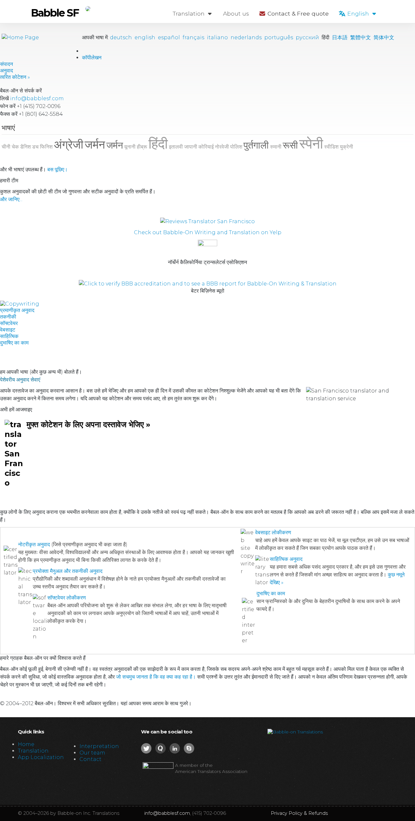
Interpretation (99, 746)
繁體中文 (360, 37)
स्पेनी (311, 144)
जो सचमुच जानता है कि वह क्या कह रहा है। (156, 677)
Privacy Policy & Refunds (299, 813)
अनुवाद (6, 70)
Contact (90, 759)
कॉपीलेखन (91, 57)
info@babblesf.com (37, 98)
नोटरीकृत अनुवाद (34, 544)
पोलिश (236, 147)
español (169, 37)
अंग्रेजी (68, 144)
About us (236, 13)
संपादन (6, 64)
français (193, 37)
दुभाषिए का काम (14, 343)
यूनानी (130, 147)
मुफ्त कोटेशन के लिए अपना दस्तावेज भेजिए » (88, 424)
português (278, 37)
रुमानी (275, 147)
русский (307, 37)
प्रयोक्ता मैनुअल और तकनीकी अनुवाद (67, 571)
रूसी (290, 145)
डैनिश (25, 147)
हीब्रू (142, 147)
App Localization (41, 757)
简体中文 (384, 37)
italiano (217, 37)
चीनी (6, 147)
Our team (92, 753)
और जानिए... (11, 199)
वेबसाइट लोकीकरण (273, 532)
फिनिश (46, 147)
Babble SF (55, 12)
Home (26, 744)
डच (35, 147)
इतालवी (176, 147)
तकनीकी (8, 317)
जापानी (190, 147)
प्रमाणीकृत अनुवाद (17, 310)
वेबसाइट (7, 330)
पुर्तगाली (256, 145)
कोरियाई (206, 147)
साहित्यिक (9, 336)
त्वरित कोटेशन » (15, 77)
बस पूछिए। (57, 169)
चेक (15, 147)
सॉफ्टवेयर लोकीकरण (66, 598)
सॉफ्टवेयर (9, 323)
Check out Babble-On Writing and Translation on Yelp (207, 232)
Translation (189, 13)
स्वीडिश (331, 147)
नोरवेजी (222, 147)
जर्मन (95, 144)
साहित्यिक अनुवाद (286, 559)
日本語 (340, 37)
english (145, 37)
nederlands (246, 37)
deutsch (121, 37)
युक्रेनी (346, 147)
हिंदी (158, 144)
